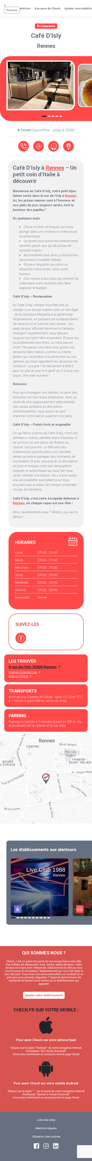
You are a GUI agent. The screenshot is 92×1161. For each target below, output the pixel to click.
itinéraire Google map (23, 672)
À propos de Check (47, 8)
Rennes (46, 46)
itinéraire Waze (19, 676)
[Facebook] (20, 638)
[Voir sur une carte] (68, 146)
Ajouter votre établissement (44, 995)
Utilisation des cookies (46, 1136)
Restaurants (46, 26)
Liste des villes (46, 1120)
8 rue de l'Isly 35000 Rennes (33, 667)
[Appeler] (23, 146)
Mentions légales (46, 1128)
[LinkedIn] (55, 1147)
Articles (25, 8)
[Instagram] (46, 1147)
